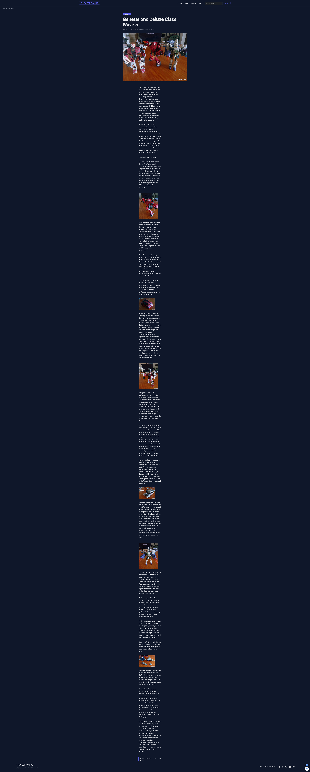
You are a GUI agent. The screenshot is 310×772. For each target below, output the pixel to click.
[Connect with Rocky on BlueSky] (290, 766)
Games (186, 3)
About (200, 3)
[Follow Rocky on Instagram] (286, 766)
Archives (193, 3)
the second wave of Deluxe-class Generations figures (149, 397)
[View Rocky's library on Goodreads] (283, 766)
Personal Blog (270, 766)
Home (180, 3)
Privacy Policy (19, 768)
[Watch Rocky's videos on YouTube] (293, 766)
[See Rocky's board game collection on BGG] (279, 766)
